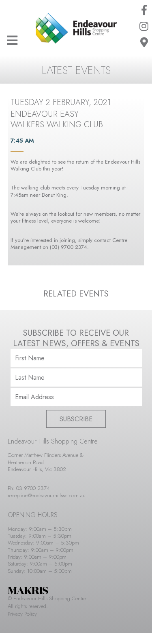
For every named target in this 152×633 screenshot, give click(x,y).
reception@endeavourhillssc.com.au (47, 495)
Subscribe (76, 419)
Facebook (144, 10)
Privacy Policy (22, 614)
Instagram (144, 26)
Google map (144, 42)
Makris (28, 591)
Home (76, 28)
